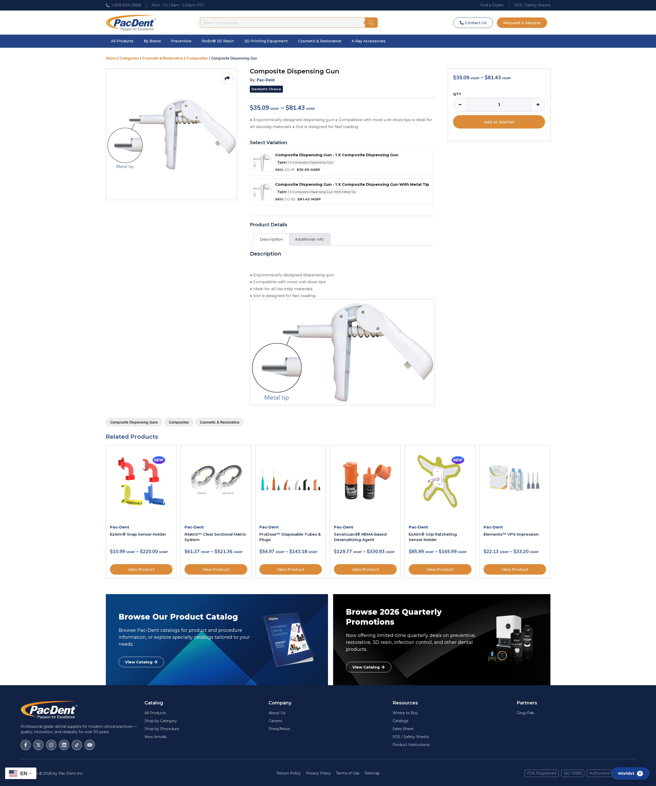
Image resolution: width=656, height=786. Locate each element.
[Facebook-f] (25, 745)
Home (111, 58)
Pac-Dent (266, 79)
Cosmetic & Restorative (319, 41)
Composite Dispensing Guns (134, 422)
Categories (129, 58)
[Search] (371, 22)
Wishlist (629, 773)
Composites (197, 58)
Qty (457, 94)
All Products (122, 41)
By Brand (152, 41)
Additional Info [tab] (309, 239)
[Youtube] (90, 745)
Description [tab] (271, 239)
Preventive (181, 41)
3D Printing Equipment (266, 41)
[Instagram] (51, 745)
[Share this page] (227, 78)
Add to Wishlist (499, 122)
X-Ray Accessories (369, 41)
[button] (266, 89)
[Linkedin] (64, 745)
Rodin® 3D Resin (218, 41)
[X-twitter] (38, 745)
